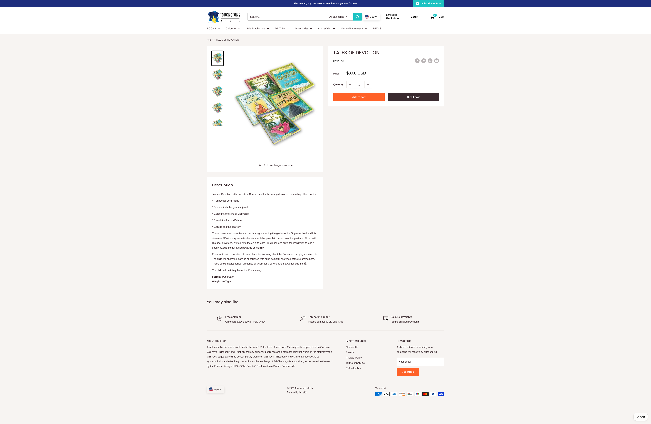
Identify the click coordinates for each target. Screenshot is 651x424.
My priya (338, 61)
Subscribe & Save (431, 3)
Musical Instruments (352, 28)
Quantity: (338, 84)
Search (350, 352)
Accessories (301, 28)
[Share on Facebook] (417, 60)
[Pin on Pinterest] (423, 60)
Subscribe (408, 371)
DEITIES (280, 28)
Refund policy (353, 368)
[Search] (357, 17)
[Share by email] (436, 60)
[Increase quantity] (368, 84)
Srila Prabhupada (255, 28)
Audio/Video (324, 28)
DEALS (377, 28)
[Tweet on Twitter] (430, 60)
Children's (231, 28)
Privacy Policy (354, 357)
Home (210, 40)
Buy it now (413, 97)
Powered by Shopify (297, 392)
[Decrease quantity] (350, 84)
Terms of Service (355, 362)
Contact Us (352, 347)
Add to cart (359, 97)
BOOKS (211, 28)
